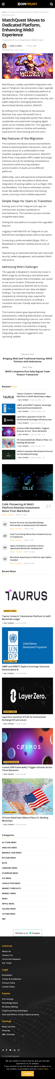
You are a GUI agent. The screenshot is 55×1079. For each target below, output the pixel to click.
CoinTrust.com (13, 1056)
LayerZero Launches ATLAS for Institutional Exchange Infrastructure (34, 418)
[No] (51, 1068)
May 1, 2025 (29, 540)
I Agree (27, 1073)
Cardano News (9, 868)
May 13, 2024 (21, 515)
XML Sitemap (8, 1034)
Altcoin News (9, 842)
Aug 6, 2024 (29, 529)
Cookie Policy (8, 986)
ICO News (6, 878)
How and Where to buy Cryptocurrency (20, 1014)
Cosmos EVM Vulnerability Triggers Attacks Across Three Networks (33, 429)
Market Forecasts (11, 888)
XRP (4, 919)
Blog (4, 863)
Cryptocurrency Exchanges (15, 1010)
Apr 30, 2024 (29, 563)
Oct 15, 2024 (29, 552)
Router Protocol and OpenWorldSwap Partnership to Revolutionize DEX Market (28, 523)
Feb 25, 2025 (31, 46)
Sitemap (6, 1030)
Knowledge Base (10, 1003)
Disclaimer (7, 975)
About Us (6, 951)
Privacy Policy (8, 983)
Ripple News (8, 903)
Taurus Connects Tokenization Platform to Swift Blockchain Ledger (34, 395)
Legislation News (11, 883)
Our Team (7, 963)
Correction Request (11, 959)
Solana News (9, 908)
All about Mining (10, 1006)
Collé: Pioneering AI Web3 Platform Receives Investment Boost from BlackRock (21, 507)
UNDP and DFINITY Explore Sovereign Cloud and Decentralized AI (34, 406)
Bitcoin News (9, 857)
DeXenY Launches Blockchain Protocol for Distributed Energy (35, 452)
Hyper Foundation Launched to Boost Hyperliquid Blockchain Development (27, 547)
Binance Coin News (11, 852)
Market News (10, 611)
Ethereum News (11, 762)
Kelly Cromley (16, 46)
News (4, 898)
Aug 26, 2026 (36, 400)
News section (8, 1026)
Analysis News (9, 847)
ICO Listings (7, 999)
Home (4, 12)
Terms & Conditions (11, 979)
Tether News (8, 914)
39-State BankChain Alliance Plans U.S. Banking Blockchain (34, 441)
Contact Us (7, 955)
